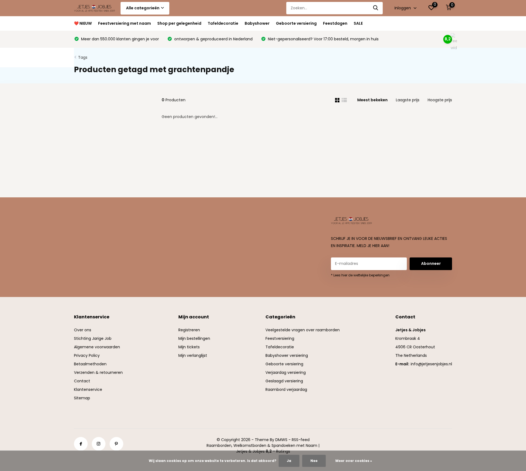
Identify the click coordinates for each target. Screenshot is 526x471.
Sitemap (82, 398)
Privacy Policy (87, 355)
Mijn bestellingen (194, 338)
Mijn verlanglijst (192, 355)
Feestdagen (335, 23)
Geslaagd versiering (284, 381)
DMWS (281, 439)
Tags (82, 57)
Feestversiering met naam (124, 23)
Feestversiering (279, 338)
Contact (82, 381)
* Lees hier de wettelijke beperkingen (360, 275)
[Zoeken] (376, 8)
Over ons (82, 330)
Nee (314, 460)
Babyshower (257, 23)
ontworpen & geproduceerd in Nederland (213, 39)
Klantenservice (88, 389)
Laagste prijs (407, 100)
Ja (289, 460)
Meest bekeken (372, 100)
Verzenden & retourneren (98, 372)
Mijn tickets (189, 347)
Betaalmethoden (90, 364)
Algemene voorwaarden (97, 347)
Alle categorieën (142, 8)
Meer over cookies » (353, 460)
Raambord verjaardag (286, 389)
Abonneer (431, 263)
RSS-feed (301, 439)
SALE (358, 23)
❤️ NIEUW (83, 23)
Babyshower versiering (286, 355)
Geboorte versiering (296, 23)
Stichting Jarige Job (93, 338)
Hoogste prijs (440, 100)
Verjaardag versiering (285, 372)
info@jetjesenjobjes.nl (431, 364)
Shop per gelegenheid (179, 23)
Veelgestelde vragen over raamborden (302, 330)
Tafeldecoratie (223, 23)
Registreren (189, 330)
